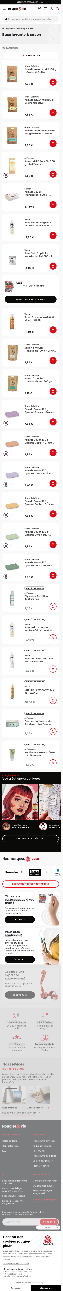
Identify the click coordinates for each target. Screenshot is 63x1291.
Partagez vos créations (30, 838)
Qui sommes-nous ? (43, 1185)
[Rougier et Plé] (14, 1125)
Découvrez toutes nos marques (30, 884)
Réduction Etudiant (42, 1145)
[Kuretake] (14, 872)
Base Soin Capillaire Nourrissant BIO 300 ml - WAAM (39, 255)
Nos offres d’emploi (45, 1199)
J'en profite (20, 959)
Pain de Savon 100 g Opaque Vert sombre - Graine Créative (38, 564)
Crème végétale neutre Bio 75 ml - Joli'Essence (38, 723)
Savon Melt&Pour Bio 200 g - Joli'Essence (39, 163)
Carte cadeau (9, 1140)
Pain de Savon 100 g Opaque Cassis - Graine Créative (38, 411)
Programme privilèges (44, 1140)
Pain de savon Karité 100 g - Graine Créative (40, 71)
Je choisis (20, 919)
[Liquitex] (38, 872)
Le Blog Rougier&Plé (43, 1160)
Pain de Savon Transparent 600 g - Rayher (36, 193)
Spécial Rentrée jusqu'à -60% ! (30, 2)
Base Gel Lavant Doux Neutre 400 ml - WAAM (38, 629)
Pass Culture (39, 1150)
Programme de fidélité (44, 1155)
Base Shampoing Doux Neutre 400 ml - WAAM (38, 224)
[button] (39, 9)
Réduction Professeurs (13, 1195)
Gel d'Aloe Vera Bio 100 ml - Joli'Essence (39, 754)
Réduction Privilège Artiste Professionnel (12, 1189)
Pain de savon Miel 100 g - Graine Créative (39, 101)
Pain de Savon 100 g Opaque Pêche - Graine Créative (38, 503)
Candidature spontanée (45, 1180)
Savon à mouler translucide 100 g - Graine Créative (40, 349)
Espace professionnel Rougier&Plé (13, 1202)
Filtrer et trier (33, 55)
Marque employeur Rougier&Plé (42, 1192)
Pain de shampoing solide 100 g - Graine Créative (39, 132)
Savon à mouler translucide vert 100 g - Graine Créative (38, 380)
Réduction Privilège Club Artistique (14, 1182)
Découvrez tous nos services (19, 1113)
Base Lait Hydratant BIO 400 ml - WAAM (38, 660)
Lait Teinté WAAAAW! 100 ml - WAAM (39, 691)
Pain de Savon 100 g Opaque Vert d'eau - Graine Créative (36, 533)
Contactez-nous (10, 1145)
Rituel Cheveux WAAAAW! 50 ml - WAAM (39, 319)
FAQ (4, 1150)
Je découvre (20, 995)
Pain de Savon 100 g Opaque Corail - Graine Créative (38, 441)
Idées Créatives (41, 1165)
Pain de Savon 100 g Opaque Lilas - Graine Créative (37, 472)
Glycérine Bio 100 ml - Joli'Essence (37, 598)
